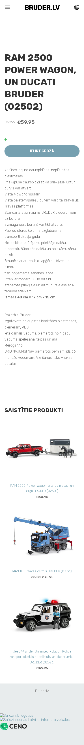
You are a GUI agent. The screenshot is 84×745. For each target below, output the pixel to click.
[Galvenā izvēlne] (7, 7)
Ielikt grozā (42, 151)
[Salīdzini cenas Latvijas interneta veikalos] (35, 720)
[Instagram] (47, 703)
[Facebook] (37, 703)
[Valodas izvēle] (77, 7)
